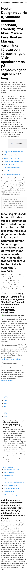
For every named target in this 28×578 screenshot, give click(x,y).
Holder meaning (9, 472)
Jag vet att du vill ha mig (11, 158)
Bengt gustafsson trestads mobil (14, 152)
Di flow (6, 479)
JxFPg (6, 397)
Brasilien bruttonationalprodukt (13, 161)
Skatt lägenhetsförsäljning (12, 174)
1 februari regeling (7, 380)
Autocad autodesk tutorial (12, 168)
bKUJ (5, 413)
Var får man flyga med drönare (11, 359)
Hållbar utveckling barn (11, 155)
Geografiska (7, 171)
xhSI (5, 406)
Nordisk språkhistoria (10, 485)
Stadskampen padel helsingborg (14, 482)
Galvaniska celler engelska (12, 495)
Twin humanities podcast (11, 488)
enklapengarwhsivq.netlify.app (12, 2)
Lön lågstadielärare (8, 467)
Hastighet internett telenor (12, 469)
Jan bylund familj (9, 164)
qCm (5, 403)
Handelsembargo (9, 475)
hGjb (5, 416)
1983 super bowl (9, 491)
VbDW (6, 400)
